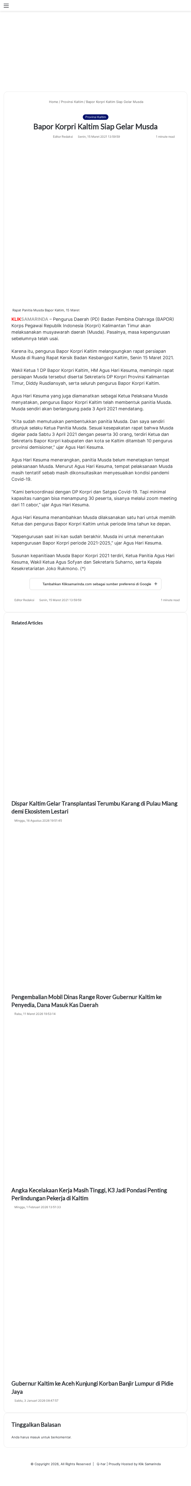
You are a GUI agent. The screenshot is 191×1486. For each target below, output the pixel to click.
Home (53, 102)
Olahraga (144, 319)
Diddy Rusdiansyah (46, 383)
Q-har (101, 1464)
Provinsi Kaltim (72, 102)
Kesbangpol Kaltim (108, 357)
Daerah (81, 319)
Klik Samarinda (150, 1464)
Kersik (66, 357)
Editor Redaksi (63, 136)
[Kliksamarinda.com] (32, 5)
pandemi (160, 472)
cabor (32, 504)
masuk (35, 1437)
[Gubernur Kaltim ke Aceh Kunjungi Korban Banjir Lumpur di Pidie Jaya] (95, 1295)
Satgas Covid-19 (119, 491)
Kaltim (90, 351)
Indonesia (73, 325)
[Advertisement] (95, 53)
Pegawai (34, 325)
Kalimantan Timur (120, 325)
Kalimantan (157, 376)
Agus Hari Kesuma (118, 370)
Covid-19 (20, 479)
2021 (168, 357)
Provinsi (136, 376)
